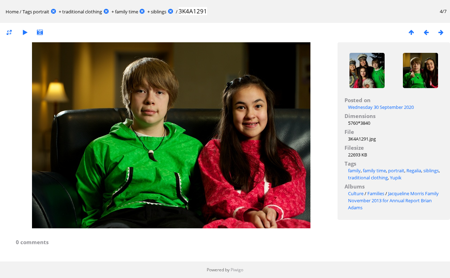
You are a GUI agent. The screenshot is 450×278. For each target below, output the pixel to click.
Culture (356, 193)
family (354, 170)
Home (12, 11)
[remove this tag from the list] (53, 11)
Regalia (413, 170)
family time (126, 11)
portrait (41, 11)
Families (375, 193)
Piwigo (237, 270)
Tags (27, 11)
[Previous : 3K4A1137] (426, 32)
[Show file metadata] (39, 32)
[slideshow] (25, 32)
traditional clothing (82, 11)
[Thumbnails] (411, 32)
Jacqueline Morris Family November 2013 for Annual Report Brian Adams (393, 200)
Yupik (395, 177)
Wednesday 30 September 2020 (381, 107)
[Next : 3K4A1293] (440, 32)
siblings (158, 11)
